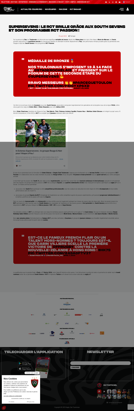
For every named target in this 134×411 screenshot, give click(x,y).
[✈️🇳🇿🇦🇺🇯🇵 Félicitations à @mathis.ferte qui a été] (109, 396)
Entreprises (23, 2)
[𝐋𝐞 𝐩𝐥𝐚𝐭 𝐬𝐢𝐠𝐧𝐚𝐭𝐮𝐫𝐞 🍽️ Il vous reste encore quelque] (114, 396)
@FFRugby (63, 246)
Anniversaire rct (83, 2)
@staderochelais (53, 70)
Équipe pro (37, 9)
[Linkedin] (116, 2)
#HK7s (104, 250)
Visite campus (70, 2)
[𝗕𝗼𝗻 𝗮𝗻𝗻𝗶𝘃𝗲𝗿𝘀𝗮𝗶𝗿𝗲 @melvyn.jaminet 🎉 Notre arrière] (124, 391)
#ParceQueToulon (92, 82)
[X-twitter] (109, 2)
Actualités (26, 9)
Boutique (14, 2)
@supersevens (43, 76)
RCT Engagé (75, 9)
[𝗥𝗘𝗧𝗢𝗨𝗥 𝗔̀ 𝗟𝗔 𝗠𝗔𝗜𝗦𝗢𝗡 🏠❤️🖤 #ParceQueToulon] (104, 391)
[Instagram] (112, 2)
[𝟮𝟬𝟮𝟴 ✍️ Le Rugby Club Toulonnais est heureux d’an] (114, 391)
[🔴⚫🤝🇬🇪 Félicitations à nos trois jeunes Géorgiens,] (124, 396)
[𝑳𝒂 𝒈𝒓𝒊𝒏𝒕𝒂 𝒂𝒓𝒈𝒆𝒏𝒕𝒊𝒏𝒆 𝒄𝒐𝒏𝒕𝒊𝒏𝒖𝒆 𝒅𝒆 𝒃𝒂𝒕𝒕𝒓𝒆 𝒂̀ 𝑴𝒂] (119, 391)
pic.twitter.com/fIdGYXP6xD (58, 85)
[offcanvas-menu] (121, 9)
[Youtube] (119, 2)
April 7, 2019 (69, 255)
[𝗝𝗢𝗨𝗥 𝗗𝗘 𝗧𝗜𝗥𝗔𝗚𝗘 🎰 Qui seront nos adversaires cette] (99, 391)
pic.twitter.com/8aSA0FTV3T (59, 253)
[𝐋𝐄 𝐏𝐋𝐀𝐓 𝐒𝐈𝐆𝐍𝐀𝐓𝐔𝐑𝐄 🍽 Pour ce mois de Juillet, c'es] (109, 391)
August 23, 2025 (81, 88)
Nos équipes (50, 9)
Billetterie (5, 2)
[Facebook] (106, 2)
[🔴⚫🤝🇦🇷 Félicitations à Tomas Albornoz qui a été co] (104, 396)
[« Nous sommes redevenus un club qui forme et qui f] (99, 396)
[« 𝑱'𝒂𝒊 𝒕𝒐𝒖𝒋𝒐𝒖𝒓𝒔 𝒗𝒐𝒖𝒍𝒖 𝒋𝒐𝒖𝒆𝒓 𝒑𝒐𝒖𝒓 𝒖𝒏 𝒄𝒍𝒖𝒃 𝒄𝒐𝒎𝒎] (119, 396)
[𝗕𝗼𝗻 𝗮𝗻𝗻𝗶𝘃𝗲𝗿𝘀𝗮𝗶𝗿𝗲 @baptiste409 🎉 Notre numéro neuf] (129, 396)
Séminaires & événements (38, 2)
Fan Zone (63, 9)
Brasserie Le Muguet (56, 2)
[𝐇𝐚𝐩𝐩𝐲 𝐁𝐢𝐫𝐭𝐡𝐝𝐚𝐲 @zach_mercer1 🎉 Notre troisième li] (129, 391)
